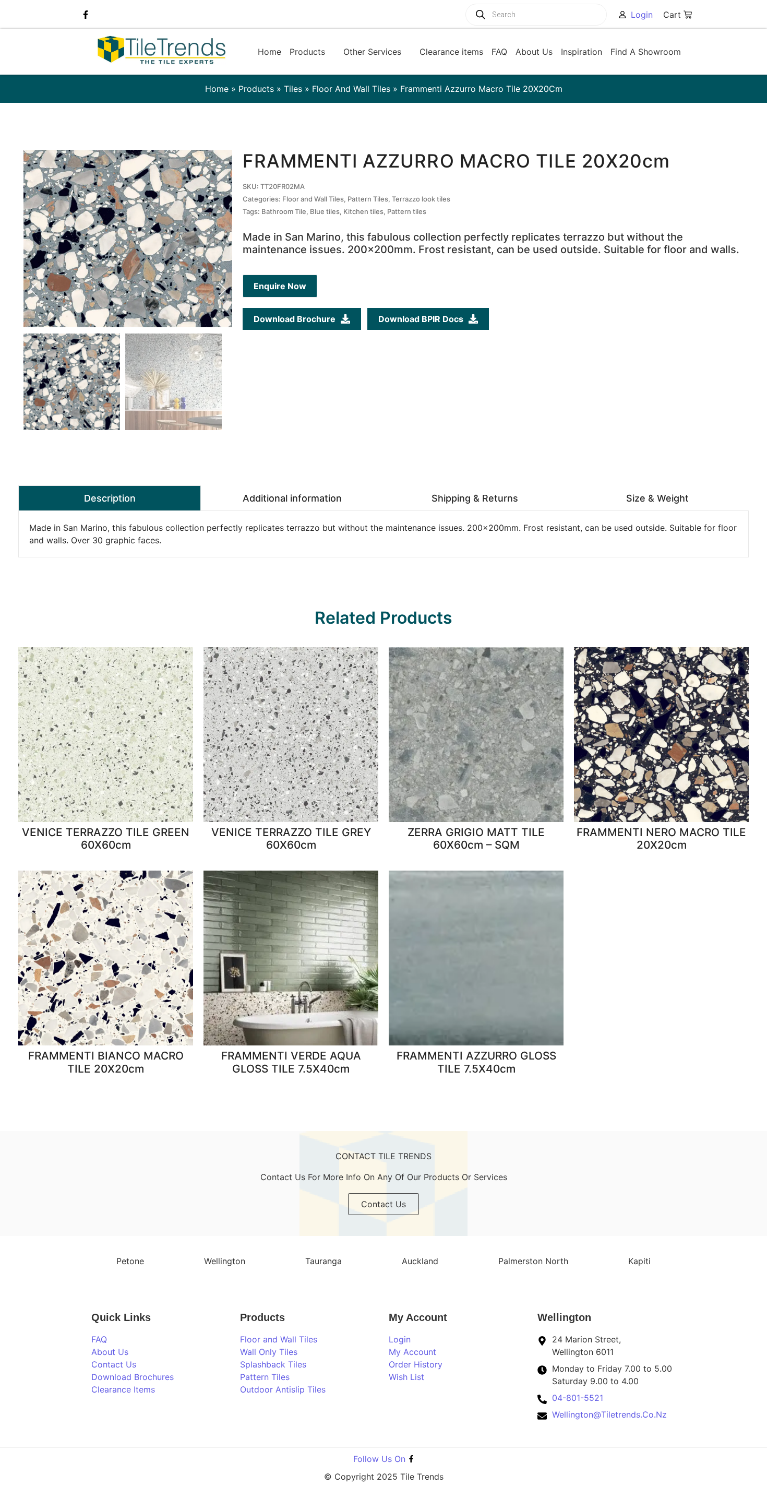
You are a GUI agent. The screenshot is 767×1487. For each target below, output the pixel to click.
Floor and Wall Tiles (313, 199)
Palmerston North (533, 1261)
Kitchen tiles (363, 211)
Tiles (293, 89)
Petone (130, 1261)
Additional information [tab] (292, 498)
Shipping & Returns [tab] (475, 498)
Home (217, 89)
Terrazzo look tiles (421, 199)
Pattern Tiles (367, 199)
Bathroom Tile (283, 211)
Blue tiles (325, 211)
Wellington (224, 1261)
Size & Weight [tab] (657, 498)
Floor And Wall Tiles (351, 89)
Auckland (420, 1261)
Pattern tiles (406, 211)
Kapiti (639, 1261)
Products (256, 89)
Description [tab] (110, 498)
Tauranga (323, 1261)
